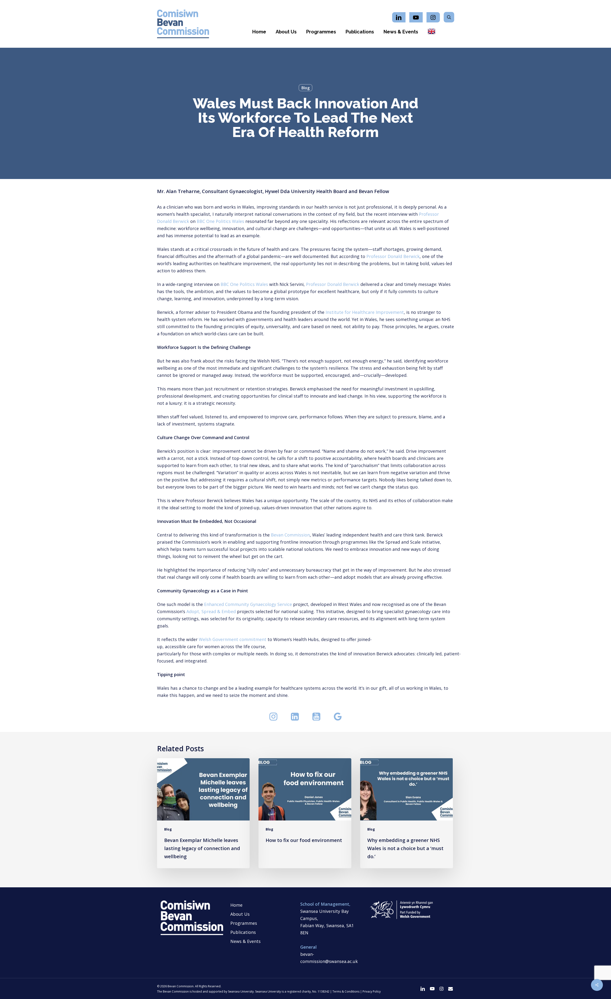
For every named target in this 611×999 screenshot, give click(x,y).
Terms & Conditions (345, 991)
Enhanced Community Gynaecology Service (248, 604)
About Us (240, 914)
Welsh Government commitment (232, 639)
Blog (305, 87)
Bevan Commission (290, 535)
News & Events (245, 941)
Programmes (243, 923)
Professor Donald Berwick (393, 256)
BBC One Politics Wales (220, 221)
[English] (431, 31)
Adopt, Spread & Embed (211, 611)
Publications (243, 932)
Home (236, 905)
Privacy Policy (372, 991)
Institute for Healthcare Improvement (365, 312)
